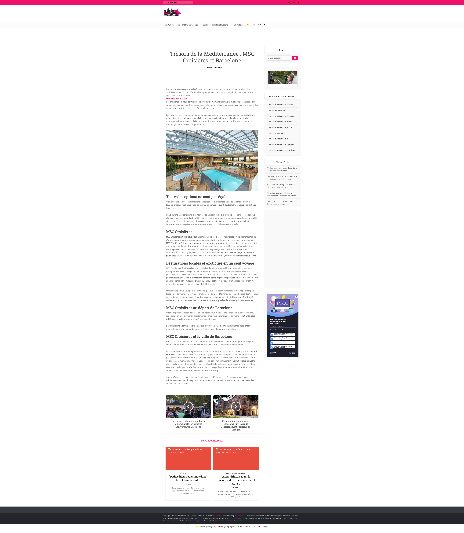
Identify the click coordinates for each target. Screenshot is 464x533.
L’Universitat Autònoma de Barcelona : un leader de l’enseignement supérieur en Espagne (229, 508)
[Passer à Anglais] (254, 24)
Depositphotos (240, 516)
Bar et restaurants (220, 24)
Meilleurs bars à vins (276, 133)
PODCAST (169, 24)
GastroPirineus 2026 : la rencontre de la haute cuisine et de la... (236, 480)
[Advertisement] (282, 249)
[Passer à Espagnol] (248, 24)
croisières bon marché (176, 98)
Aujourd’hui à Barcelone (188, 24)
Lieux (205, 24)
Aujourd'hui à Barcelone (188, 473)
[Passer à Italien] (259, 24)
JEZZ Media (217, 516)
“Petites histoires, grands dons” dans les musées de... (188, 478)
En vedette (238, 24)
